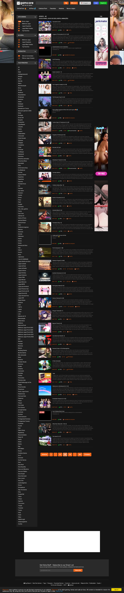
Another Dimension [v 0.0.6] (59, 273)
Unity (19, 512)
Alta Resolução (22, 85)
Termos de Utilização (56, 585)
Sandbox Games (22, 453)
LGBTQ (20, 307)
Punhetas (20, 423)
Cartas (20, 129)
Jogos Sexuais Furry (23, 295)
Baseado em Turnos (23, 108)
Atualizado (21, 97)
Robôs (20, 441)
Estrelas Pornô (22, 183)
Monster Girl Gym (56, 147)
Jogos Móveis (21, 279)
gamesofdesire (22, 220)
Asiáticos (20, 92)
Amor (19, 88)
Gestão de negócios (23, 227)
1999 (53, 373)
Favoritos (53, 8)
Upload (75, 3)
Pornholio (20, 412)
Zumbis (20, 524)
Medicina (20, 323)
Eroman (20, 172)
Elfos (19, 165)
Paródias (20, 373)
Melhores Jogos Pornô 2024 (25, 330)
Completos (21, 145)
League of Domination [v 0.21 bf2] (60, 34)
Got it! (116, 590)
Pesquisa (49, 583)
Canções (20, 126)
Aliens (19, 83)
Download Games (58, 583)
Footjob (20, 204)
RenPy (20, 439)
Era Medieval (21, 170)
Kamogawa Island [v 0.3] (58, 285)
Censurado (21, 136)
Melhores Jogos (26, 23)
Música (20, 348)
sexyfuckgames (22, 483)
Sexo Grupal (21, 473)
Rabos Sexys (21, 430)
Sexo (19, 462)
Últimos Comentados (27, 56)
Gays (19, 225)
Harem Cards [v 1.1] (57, 72)
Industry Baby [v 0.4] (57, 210)
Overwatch (21, 371)
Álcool (19, 78)
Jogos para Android (23, 286)
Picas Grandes (22, 387)
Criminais (20, 149)
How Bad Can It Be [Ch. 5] (58, 335)
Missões (20, 341)
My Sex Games (22, 352)
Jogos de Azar (22, 266)
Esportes (20, 181)
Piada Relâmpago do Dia (24, 382)
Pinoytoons (21, 389)
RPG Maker (21, 448)
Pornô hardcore (22, 416)
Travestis (20, 508)
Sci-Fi (19, 455)
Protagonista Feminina (24, 419)
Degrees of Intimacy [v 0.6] (58, 134)
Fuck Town (21, 213)
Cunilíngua (21, 152)
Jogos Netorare (22, 282)
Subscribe (78, 570)
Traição (20, 505)
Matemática (21, 320)
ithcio (19, 254)
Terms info (59, 591)
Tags (44, 583)
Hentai (20, 241)
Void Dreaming (56, 59)
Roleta (20, 444)
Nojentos (20, 359)
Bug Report (28, 583)
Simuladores (21, 487)
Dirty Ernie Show (22, 161)
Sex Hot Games (22, 460)
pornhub (20, 414)
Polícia (20, 400)
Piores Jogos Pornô (23, 391)
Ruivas (20, 451)
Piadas (20, 384)
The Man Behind (56, 172)
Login (96, 3)
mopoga (20, 343)
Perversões (21, 378)
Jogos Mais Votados (27, 28)
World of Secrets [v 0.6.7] (58, 197)
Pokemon (20, 398)
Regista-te (103, 3)
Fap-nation (21, 190)
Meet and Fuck (22, 325)
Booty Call (20, 117)
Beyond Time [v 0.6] (57, 323)
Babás (20, 101)
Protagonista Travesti (24, 421)
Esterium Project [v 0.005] (58, 260)
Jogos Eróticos (22, 270)
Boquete (20, 120)
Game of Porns (22, 218)
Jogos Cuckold (22, 263)
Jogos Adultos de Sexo (24, 261)
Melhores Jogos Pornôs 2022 (26, 336)
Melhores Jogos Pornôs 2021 (26, 334)
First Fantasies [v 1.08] (57, 248)
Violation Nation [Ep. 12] (58, 185)
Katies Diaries (21, 300)
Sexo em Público (22, 471)
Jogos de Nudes (22, 268)
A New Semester (56, 361)
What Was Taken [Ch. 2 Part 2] (59, 424)
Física (19, 199)
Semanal (20, 457)
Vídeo (19, 517)
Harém (20, 238)
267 (80, 454)
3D (19, 69)
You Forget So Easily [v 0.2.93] (59, 84)
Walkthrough (21, 519)
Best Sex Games (37, 583)
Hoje (19, 247)
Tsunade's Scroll (56, 21)
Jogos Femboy (22, 273)
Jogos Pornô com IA (23, 291)
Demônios (21, 156)
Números (20, 364)
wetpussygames (22, 521)
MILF (19, 339)
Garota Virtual (21, 222)
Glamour (20, 229)
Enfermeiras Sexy (23, 167)
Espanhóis (21, 177)
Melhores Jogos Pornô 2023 (25, 327)
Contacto (67, 583)
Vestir (19, 514)
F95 (19, 186)
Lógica (20, 309)
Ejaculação (21, 163)
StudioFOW (21, 494)
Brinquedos (21, 122)
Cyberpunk (21, 154)
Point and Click (22, 396)
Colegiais (20, 142)
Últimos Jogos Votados (28, 58)
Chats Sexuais (22, 138)
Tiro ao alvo (21, 503)
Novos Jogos (71, 8)
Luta (19, 314)
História (61, 8)
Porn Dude (21, 405)
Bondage (20, 115)
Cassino (20, 131)
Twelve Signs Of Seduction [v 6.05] (60, 122)
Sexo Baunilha (22, 467)
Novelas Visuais (22, 362)
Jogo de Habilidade (23, 259)
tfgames (20, 501)
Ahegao (20, 76)
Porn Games (21, 407)
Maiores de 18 (22, 316)
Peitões (20, 375)
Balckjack (20, 104)
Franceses (21, 206)
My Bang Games (22, 350)
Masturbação (21, 318)
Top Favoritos (25, 30)
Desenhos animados (23, 158)
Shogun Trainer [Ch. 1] (57, 310)
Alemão (20, 81)
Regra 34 (20, 437)
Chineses (20, 140)
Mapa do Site (84, 583)
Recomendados (22, 435)
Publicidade (92, 583)
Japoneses (21, 257)
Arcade (20, 90)
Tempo (20, 498)
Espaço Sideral (22, 174)
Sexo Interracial (22, 476)
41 (60, 454)
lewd (19, 304)
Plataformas (21, 393)
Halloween (21, 236)
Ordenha (20, 368)
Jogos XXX (21, 298)
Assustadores (22, 94)
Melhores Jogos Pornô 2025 (25, 332)
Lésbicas (20, 302)
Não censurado (22, 355)
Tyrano (20, 510)
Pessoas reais (22, 380)
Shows (20, 485)
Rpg (19, 446)
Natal (19, 357)
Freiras (20, 211)
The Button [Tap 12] (57, 222)
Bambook (20, 106)
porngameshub (22, 409)
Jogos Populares (26, 26)
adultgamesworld (22, 74)
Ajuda (98, 583)
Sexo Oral (20, 480)
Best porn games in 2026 (24, 110)
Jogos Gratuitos (22, 275)
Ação (19, 72)
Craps (19, 147)
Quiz (19, 428)
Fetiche (20, 195)
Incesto (20, 252)
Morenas (20, 346)
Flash (19, 202)
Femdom (20, 193)
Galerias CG (21, 215)
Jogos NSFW (21, 284)
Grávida (20, 234)
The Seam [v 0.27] (56, 436)
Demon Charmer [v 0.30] (58, 298)
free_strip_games (23, 209)
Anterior (44, 454)
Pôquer (20, 403)
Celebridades (21, 133)
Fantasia (20, 188)
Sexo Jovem (21, 478)
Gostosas (20, 231)
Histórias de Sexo (22, 245)
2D (19, 67)
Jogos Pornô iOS (22, 293)
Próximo (87, 454)
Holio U (20, 250)
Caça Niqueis (21, 124)
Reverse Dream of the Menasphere (60, 348)
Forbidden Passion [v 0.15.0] (59, 398)
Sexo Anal (21, 464)
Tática (19, 496)
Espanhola (21, 179)
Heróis (20, 243)
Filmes (20, 197)
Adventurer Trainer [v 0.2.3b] (59, 160)
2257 (65, 585)
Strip (19, 492)
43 (70, 454)
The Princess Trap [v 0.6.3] (58, 97)
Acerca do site (75, 583)
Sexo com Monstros (23, 469)
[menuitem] (26, 21)
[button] (85, 3)
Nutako (20, 366)
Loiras (19, 311)
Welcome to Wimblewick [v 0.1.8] (60, 386)
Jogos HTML (21, 277)
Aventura (20, 99)
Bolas (19, 113)
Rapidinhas (21, 432)
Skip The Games (22, 489)
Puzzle (20, 425)
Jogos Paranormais (23, 288)
